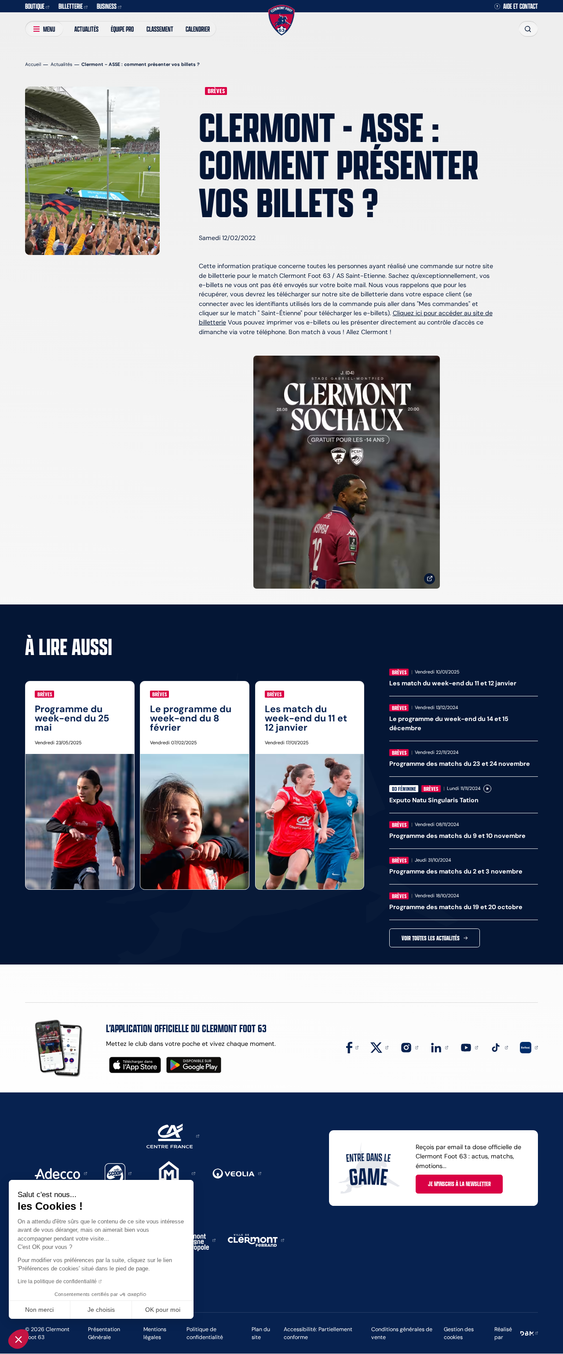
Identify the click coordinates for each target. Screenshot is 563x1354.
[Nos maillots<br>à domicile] (346, 472)
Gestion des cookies (459, 1333)
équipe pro (122, 28)
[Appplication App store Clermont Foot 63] (135, 1065)
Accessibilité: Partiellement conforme (318, 1333)
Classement (159, 28)
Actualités (86, 28)
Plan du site (261, 1333)
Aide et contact (520, 6)
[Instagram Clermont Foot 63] (409, 1047)
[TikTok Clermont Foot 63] (499, 1047)
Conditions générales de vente (401, 1333)
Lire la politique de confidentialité (57, 1281)
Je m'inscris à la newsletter (459, 1183)
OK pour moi (162, 1309)
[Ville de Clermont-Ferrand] (256, 1240)
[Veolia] (236, 1173)
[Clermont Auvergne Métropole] (195, 1240)
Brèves (216, 91)
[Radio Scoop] (118, 1173)
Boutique (34, 6)
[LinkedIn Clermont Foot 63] (439, 1047)
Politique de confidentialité (204, 1333)
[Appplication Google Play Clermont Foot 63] (193, 1065)
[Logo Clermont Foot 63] (281, 20)
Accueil (33, 64)
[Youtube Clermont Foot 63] (469, 1047)
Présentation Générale (104, 1333)
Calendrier (198, 28)
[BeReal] (529, 1047)
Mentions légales (154, 1333)
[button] (18, 1339)
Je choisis (101, 1309)
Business (107, 6)
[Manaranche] (172, 1173)
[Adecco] (60, 1173)
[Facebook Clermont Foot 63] (352, 1047)
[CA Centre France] (172, 1135)
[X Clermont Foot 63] (379, 1047)
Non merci (39, 1309)
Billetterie (70, 6)
